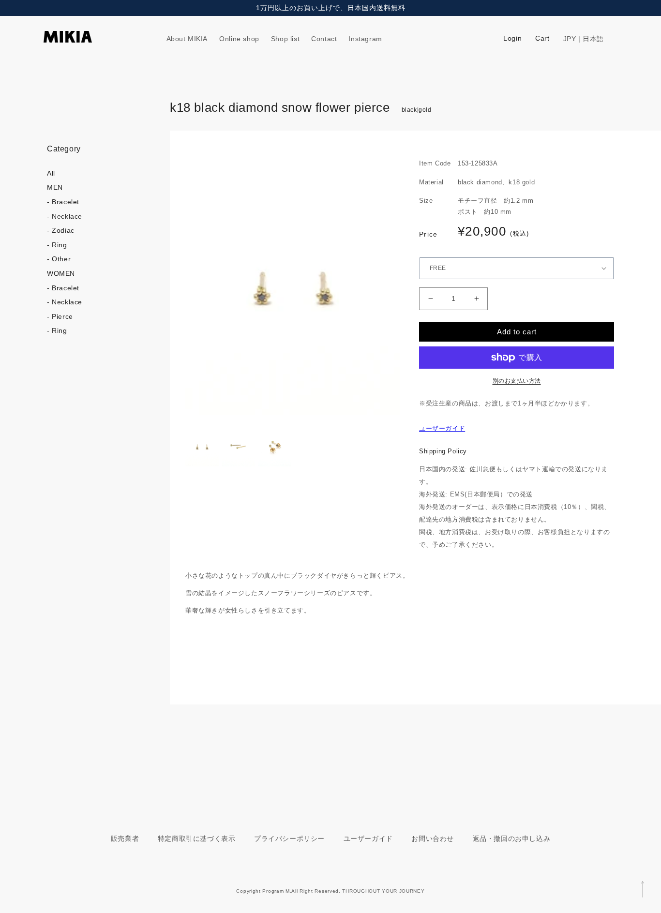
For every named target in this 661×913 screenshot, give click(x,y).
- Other (59, 259)
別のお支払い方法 (517, 380)
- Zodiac (61, 230)
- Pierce (60, 316)
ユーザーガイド (442, 428)
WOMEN (61, 273)
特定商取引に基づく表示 (197, 838)
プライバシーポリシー (289, 838)
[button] (606, 38)
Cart (542, 38)
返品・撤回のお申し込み (512, 838)
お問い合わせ (432, 838)
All (51, 173)
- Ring (57, 245)
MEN (55, 187)
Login (512, 38)
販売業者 (125, 838)
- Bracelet (63, 202)
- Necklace (64, 216)
